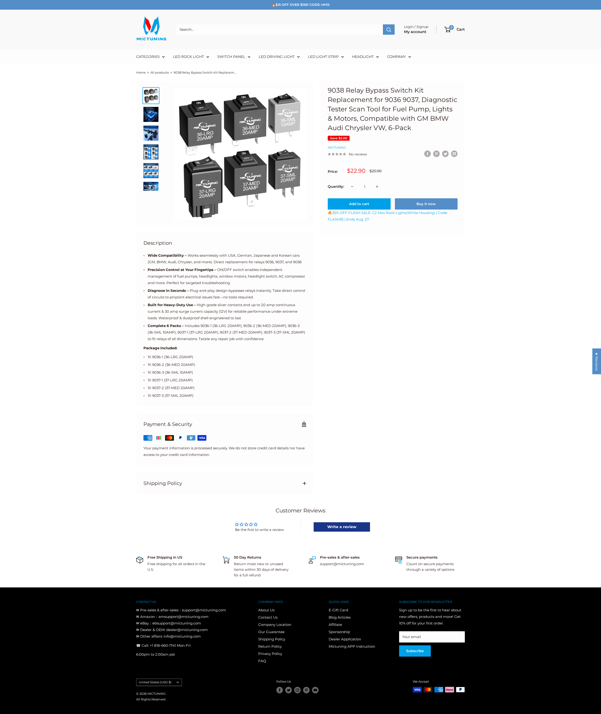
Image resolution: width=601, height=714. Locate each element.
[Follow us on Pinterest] (306, 690)
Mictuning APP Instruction (352, 646)
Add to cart (359, 204)
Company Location (274, 624)
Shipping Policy (271, 639)
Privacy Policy (270, 653)
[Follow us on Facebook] (279, 690)
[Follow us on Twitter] (288, 690)
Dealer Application (345, 639)
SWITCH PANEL (231, 56)
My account (415, 32)
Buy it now (426, 204)
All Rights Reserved (151, 699)
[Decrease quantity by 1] (352, 187)
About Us (266, 610)
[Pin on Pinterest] (436, 153)
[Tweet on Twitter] (445, 153)
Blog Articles (340, 617)
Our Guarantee (271, 632)
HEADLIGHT (363, 56)
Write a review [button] (341, 527)
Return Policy (270, 646)
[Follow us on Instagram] (297, 690)
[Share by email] (454, 153)
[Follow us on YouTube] (315, 690)
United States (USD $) (155, 682)
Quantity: (336, 186)
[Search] (389, 29)
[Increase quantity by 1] (377, 187)
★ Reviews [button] (596, 361)
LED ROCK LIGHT (188, 56)
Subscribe (415, 651)
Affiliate (335, 624)
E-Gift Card (338, 610)
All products (159, 72)
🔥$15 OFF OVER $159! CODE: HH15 (300, 5)
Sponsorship (339, 632)
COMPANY (396, 56)
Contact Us (267, 617)
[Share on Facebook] (427, 153)
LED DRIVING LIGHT (277, 56)
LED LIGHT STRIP (323, 56)
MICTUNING (337, 147)
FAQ (262, 661)
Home (141, 72)
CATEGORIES (148, 56)
